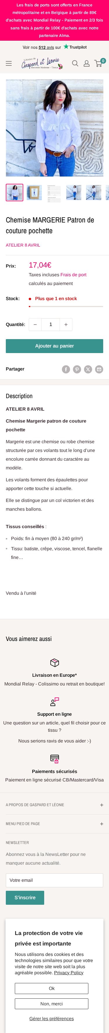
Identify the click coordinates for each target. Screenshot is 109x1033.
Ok (52, 988)
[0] (98, 63)
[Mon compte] (87, 63)
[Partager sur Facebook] (66, 369)
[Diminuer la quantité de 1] (35, 324)
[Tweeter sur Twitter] (88, 369)
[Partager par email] (99, 369)
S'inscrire (25, 897)
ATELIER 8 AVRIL (23, 245)
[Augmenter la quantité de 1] (66, 324)
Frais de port (73, 274)
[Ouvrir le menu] (9, 63)
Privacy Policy (68, 972)
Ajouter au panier (54, 346)
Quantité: (15, 324)
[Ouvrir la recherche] (75, 63)
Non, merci (51, 1003)
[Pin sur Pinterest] (77, 369)
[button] (54, 518)
